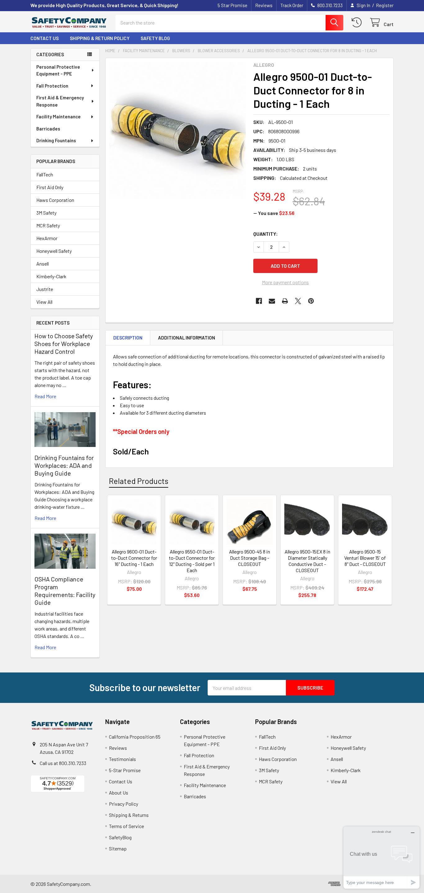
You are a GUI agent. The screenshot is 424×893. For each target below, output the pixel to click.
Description (127, 337)
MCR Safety (48, 225)
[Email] (271, 301)
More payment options (285, 282)
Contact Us (44, 38)
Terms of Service (126, 826)
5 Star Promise (232, 5)
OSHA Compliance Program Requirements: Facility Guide (64, 590)
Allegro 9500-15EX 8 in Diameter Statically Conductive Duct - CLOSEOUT (307, 561)
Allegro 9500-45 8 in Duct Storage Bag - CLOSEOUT (249, 558)
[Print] (285, 301)
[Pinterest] (311, 301)
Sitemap (118, 848)
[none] (177, 130)
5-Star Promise (125, 770)
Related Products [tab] (138, 480)
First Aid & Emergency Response (60, 101)
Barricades (48, 128)
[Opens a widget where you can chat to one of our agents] (381, 857)
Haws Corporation (55, 200)
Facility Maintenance (58, 116)
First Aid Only (49, 187)
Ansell (42, 264)
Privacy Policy (123, 804)
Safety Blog (155, 38)
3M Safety (46, 213)
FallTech (44, 174)
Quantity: (265, 234)
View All (44, 302)
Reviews (264, 5)
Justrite (44, 289)
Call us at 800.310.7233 (63, 763)
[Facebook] (258, 301)
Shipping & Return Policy (99, 38)
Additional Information (186, 337)
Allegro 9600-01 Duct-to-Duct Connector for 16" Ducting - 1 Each (134, 558)
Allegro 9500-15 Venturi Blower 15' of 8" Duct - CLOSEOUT (365, 558)
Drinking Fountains (56, 140)
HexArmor (46, 238)
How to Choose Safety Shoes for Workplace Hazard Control (63, 343)
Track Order (291, 5)
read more (45, 396)
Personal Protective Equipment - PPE (58, 70)
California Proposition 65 (134, 737)
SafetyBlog (120, 837)
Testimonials (122, 759)
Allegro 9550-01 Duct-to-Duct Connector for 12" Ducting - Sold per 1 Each (192, 561)
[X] (298, 301)
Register (385, 5)
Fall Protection (52, 86)
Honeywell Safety (54, 251)
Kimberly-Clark (51, 276)
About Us (118, 792)
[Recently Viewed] (358, 22)
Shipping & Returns (129, 815)
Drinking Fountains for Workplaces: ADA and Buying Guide (64, 465)
